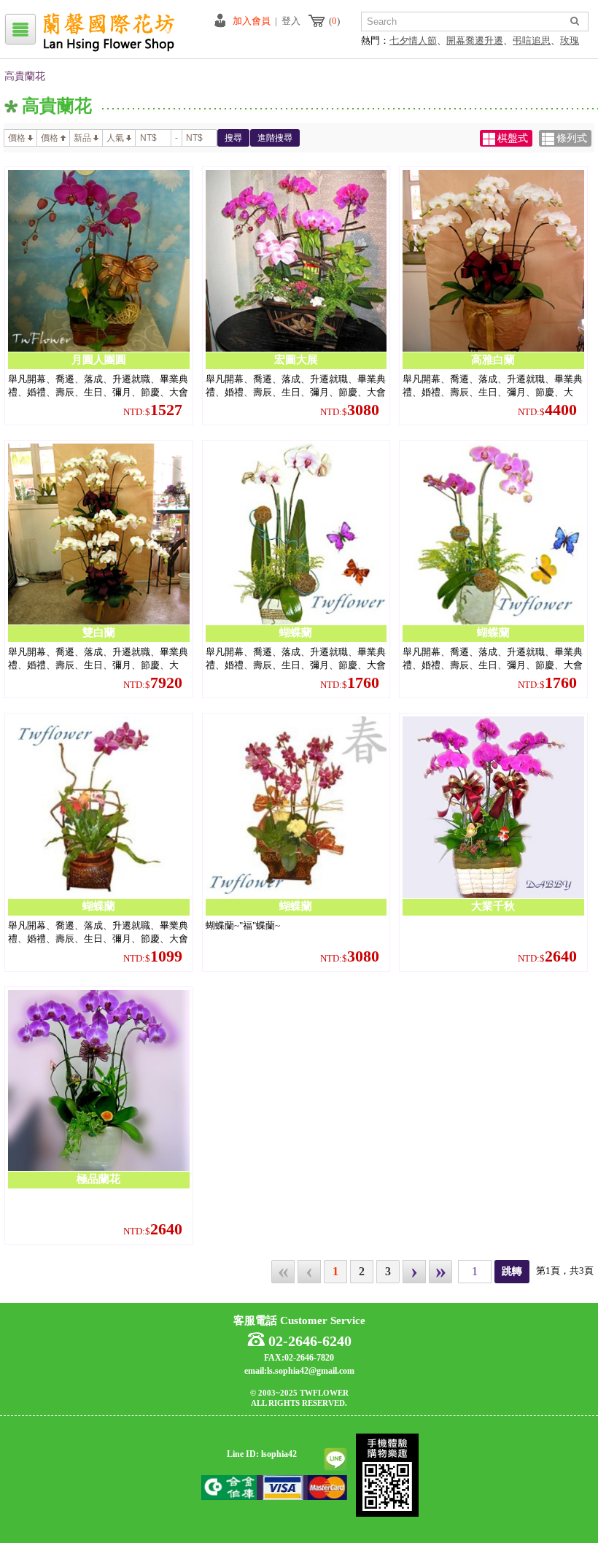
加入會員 (252, 20)
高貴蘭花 (24, 76)
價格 (17, 138)
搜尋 (233, 138)
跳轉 (512, 1271)
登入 (290, 20)
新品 (82, 138)
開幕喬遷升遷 (474, 40)
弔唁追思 (532, 40)
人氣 (115, 138)
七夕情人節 (413, 40)
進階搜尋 (274, 138)
